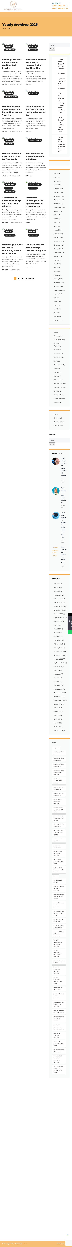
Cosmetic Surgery (59, 339)
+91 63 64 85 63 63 (60, 6)
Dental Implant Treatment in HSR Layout (58, 861)
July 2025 (57, 215)
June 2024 (57, 264)
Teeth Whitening (59, 395)
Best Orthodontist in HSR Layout (59, 794)
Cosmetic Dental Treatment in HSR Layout (58, 832)
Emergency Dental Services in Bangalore (59, 888)
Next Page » (30, 278)
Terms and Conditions (46, 1148)
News (41, 1144)
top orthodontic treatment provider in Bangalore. (58, 1059)
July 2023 (57, 298)
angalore (56, 747)
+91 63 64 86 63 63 (60, 8)
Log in (56, 414)
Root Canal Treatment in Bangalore (57, 1035)
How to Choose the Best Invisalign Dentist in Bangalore (36, 247)
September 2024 (59, 252)
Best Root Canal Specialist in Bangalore (58, 801)
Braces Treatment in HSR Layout (59, 825)
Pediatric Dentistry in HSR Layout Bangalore (59, 1004)
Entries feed (58, 418)
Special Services (44, 1134)
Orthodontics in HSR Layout (58, 988)
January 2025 (58, 237)
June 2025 (57, 219)
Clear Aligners (10, 184)
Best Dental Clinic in (59, 753)
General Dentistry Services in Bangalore (59, 905)
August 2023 (58, 294)
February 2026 (58, 189)
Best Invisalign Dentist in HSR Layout (58, 781)
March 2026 (57, 185)
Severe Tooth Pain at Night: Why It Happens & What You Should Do (36, 63)
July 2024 (57, 260)
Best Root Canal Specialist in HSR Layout (58, 810)
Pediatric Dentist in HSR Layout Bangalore (58, 996)
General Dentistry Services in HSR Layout (59, 913)
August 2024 (58, 256)
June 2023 (57, 301)
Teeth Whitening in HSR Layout (59, 1050)
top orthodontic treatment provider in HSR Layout (58, 1069)
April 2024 (57, 271)
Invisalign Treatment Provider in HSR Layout (58, 980)
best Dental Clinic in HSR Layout (59, 765)
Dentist (56, 876)
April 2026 (57, 181)
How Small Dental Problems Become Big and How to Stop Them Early (12, 110)
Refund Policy (43, 1151)
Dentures (57, 361)
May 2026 (57, 177)
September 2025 (59, 207)
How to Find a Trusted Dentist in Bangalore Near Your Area (61, 144)
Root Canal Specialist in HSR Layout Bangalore (59, 1027)
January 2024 (58, 279)
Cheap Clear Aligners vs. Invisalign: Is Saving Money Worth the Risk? (61, 103)
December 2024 (59, 241)
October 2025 (58, 204)
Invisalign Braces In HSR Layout (58, 926)
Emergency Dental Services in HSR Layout (59, 896)
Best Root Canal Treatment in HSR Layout (58, 818)
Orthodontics (10, 49)
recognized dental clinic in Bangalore (59, 1011)
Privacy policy (43, 1155)
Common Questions (63, 1244)
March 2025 (57, 230)
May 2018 (57, 313)
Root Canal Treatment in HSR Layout (58, 1043)
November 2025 (59, 200)
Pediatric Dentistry (35, 140)
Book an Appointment (46, 1137)
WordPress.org (58, 425)
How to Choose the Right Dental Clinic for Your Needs (11, 156)
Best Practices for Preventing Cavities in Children (35, 156)
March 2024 (57, 275)
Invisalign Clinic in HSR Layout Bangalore (59, 934)
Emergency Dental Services (48, 1109)
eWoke (25, 1244)
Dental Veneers (59, 357)
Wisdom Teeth (58, 402)
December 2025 (59, 196)
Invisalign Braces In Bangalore (58, 920)
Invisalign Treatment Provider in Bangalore (57, 970)
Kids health (57, 372)
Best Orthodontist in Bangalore (59, 788)
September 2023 (59, 290)
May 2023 (57, 305)
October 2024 (58, 249)
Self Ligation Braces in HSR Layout (50, 1113)
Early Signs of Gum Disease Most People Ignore (61, 125)
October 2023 (58, 286)
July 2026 (57, 173)
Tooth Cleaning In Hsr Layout (48, 1098)
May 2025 (57, 222)
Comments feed (59, 422)
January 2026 (58, 192)
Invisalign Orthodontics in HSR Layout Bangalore (58, 943)
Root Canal (57, 391)
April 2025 (57, 226)
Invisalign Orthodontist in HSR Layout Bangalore (58, 953)
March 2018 (57, 316)
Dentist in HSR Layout (58, 881)
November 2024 (59, 245)
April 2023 (57, 309)
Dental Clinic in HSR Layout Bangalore (58, 853)
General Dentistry (11, 96)
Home (4, 29)
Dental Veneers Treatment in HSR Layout (58, 870)
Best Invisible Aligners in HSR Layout (51, 1102)
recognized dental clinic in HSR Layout (59, 1018)
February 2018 (58, 320)
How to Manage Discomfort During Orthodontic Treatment (61, 66)
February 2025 (58, 234)
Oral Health (32, 49)
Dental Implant (58, 353)
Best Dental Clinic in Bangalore (59, 759)
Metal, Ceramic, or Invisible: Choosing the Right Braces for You (35, 110)
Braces (56, 332)
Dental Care (32, 46)
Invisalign (8, 46)
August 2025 (58, 211)
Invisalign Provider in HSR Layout (59, 962)
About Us (42, 1130)
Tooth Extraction (59, 399)
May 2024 (57, 267)
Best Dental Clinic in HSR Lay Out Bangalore (59, 772)
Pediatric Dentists (60, 387)
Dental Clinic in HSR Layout (58, 846)
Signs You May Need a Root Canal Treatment (61, 83)
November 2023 (59, 283)
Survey (41, 1141)
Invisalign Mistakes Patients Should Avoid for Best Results (12, 63)
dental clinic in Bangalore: (58, 840)
